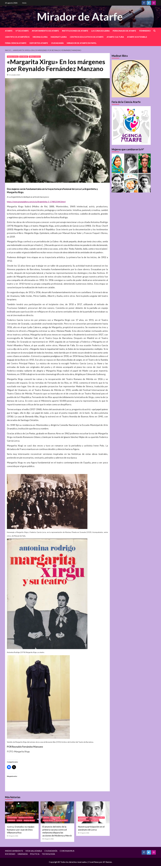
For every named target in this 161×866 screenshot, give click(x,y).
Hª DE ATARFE (22, 30)
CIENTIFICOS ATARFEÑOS (17, 37)
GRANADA (11, 820)
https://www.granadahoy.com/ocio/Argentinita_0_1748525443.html (36, 201)
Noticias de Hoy (13, 56)
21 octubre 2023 (14, 75)
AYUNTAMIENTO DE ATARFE (45, 30)
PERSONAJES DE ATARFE (124, 30)
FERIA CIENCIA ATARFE (15, 43)
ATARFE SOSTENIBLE (137, 37)
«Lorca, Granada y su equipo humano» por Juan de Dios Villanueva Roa (20, 829)
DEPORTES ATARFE (39, 43)
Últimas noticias (35, 56)
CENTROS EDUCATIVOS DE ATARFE (87, 37)
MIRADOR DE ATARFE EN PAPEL (82, 43)
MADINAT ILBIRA (59, 37)
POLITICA (34, 854)
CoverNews (94, 862)
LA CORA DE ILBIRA (100, 30)
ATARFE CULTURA (115, 37)
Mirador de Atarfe (80, 16)
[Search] (154, 31)
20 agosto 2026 (13, 836)
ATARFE (8, 30)
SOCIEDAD (23, 56)
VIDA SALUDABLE (61, 820)
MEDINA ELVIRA (40, 37)
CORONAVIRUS (67, 851)
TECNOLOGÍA (48, 854)
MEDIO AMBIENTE (14, 851)
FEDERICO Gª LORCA (26, 817)
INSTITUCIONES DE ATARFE (75, 30)
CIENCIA (46, 817)
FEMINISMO (145, 30)
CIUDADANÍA (57, 43)
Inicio (24, 3)
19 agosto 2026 (84, 833)
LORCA (19, 820)
